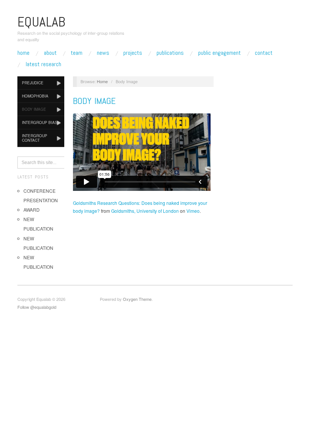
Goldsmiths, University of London (145, 211)
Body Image (34, 109)
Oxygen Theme (137, 299)
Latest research (43, 64)
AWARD (31, 209)
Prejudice (32, 82)
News (103, 53)
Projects (132, 53)
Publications (170, 53)
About (50, 53)
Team (76, 53)
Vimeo (193, 211)
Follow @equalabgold (36, 307)
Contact (264, 53)
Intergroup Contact (34, 138)
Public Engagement (219, 53)
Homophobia (35, 96)
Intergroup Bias (39, 122)
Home (23, 53)
